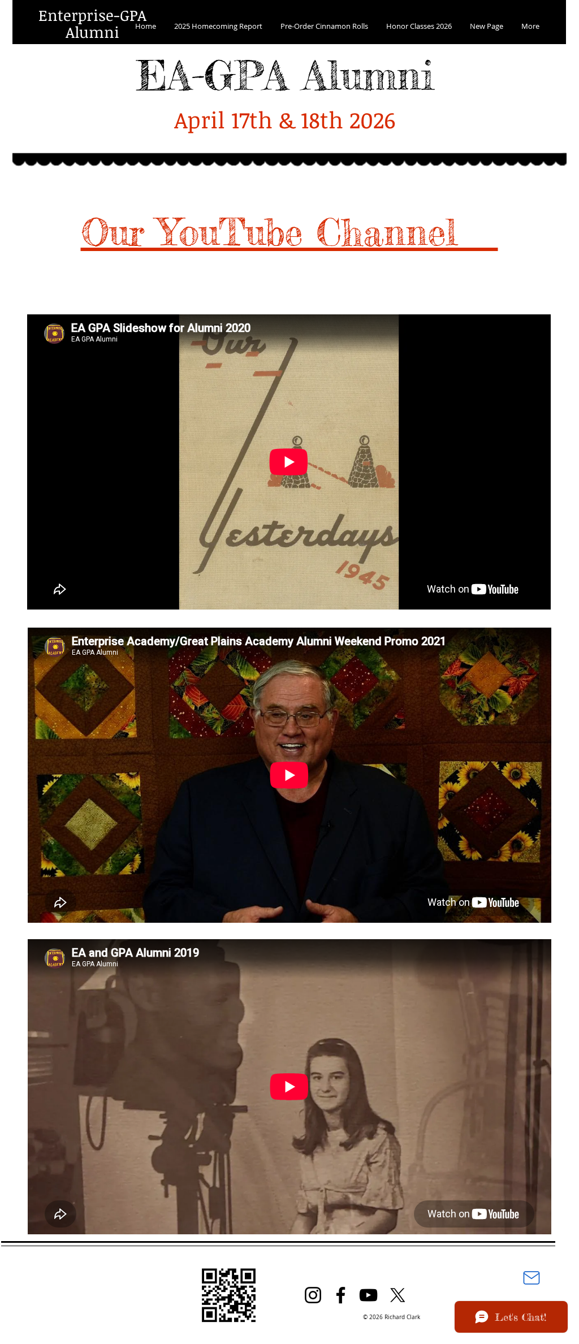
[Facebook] (341, 1295)
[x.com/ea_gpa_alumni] (397, 1295)
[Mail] (531, 1278)
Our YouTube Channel (289, 231)
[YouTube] (368, 1295)
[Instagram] (313, 1295)
